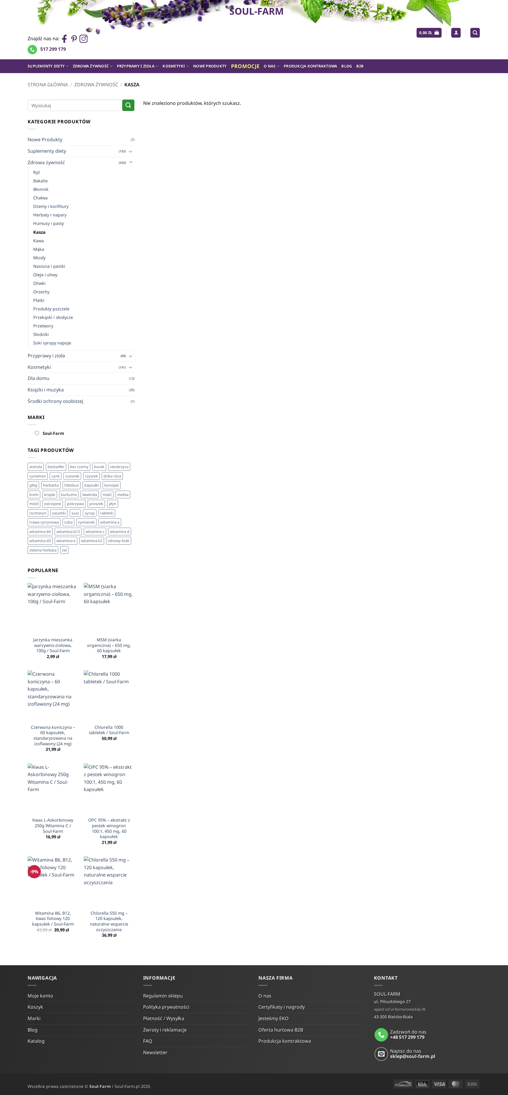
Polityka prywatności (166, 1007)
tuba (68, 522)
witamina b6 (40, 531)
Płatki (38, 300)
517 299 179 (53, 49)
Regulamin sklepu (163, 996)
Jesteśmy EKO (273, 1018)
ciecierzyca (119, 466)
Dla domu (38, 378)
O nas (269, 66)
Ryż (36, 172)
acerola (35, 466)
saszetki (59, 513)
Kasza (39, 232)
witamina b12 (68, 531)
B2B (360, 66)
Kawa (38, 240)
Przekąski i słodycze (53, 317)
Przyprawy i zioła (136, 66)
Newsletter (155, 1052)
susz (75, 513)
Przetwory (43, 326)
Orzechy (41, 292)
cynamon (37, 476)
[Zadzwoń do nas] (381, 1035)
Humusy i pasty (48, 223)
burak (99, 466)
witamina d (119, 531)
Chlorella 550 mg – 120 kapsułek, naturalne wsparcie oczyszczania (109, 921)
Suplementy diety (46, 66)
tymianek (86, 522)
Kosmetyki (174, 66)
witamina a (109, 522)
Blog (346, 66)
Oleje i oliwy (45, 274)
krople (49, 494)
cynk (55, 476)
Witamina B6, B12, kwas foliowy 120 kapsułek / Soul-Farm (53, 919)
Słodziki (41, 334)
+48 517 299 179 (407, 1037)
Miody (39, 257)
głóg (33, 485)
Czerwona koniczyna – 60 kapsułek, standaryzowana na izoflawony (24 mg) (53, 735)
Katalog (36, 1041)
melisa (122, 494)
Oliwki (39, 283)
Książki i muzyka (46, 389)
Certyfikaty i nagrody (281, 1007)
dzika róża (112, 476)
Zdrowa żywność (91, 66)
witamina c (95, 531)
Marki (34, 1018)
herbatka (51, 485)
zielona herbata (42, 550)
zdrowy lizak (118, 540)
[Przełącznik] (130, 151)
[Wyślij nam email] (381, 1054)
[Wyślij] (128, 105)
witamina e (66, 540)
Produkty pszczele (51, 309)
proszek (96, 503)
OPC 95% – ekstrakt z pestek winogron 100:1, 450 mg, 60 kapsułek (109, 828)
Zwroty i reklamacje (165, 1030)
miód (34, 503)
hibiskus (71, 485)
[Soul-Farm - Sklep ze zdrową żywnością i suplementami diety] (254, 29)
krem (34, 494)
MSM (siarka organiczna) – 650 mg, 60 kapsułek (109, 645)
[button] (429, 33)
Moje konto (40, 996)
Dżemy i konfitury (50, 206)
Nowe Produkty (210, 66)
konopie (111, 485)
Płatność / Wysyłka (163, 1018)
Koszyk (35, 1007)
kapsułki (91, 485)
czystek (91, 476)
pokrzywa (75, 503)
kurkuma (69, 494)
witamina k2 (91, 540)
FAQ (147, 1041)
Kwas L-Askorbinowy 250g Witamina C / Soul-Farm (52, 826)
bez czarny (79, 466)
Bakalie (40, 181)
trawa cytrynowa (44, 522)
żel (64, 550)
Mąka (38, 249)
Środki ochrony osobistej (55, 401)
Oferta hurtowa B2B (280, 1030)
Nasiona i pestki (49, 266)
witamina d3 (40, 540)
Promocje (245, 66)
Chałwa (40, 198)
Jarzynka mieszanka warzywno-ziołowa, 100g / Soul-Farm (52, 645)
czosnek (72, 476)
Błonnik (41, 189)
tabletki (106, 513)
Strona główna (48, 84)
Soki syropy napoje (52, 343)
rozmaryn (37, 513)
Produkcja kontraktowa (310, 66)
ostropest (52, 503)
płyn (112, 503)
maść (107, 494)
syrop (90, 513)
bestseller (56, 466)
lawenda (89, 494)
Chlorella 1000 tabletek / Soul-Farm (109, 730)
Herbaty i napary (49, 215)
